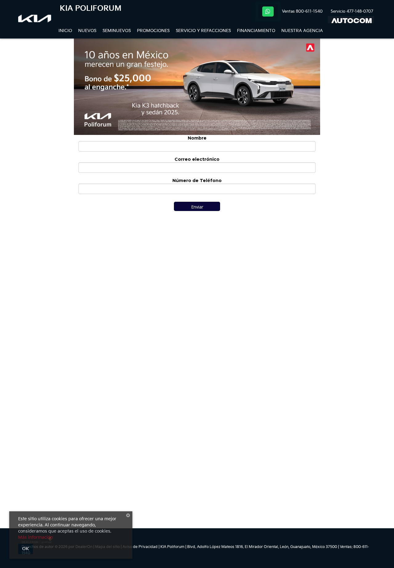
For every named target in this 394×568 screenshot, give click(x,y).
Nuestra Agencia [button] (302, 30)
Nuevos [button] (87, 30)
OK (25, 548)
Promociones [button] (153, 30)
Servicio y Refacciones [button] (203, 30)
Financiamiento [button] (256, 30)
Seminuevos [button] (117, 30)
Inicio (65, 30)
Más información (35, 537)
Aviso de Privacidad (140, 547)
